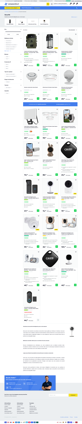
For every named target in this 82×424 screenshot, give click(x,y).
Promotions (37, 8)
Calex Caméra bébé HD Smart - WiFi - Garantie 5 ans (49, 160)
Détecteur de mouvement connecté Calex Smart (67, 88)
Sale (30, 404)
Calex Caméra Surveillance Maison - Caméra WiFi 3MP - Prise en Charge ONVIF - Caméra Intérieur (68, 269)
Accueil (11, 11)
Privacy (71, 417)
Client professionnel (26, 8)
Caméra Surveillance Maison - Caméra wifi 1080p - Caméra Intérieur (49, 197)
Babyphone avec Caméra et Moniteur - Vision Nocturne (30, 269)
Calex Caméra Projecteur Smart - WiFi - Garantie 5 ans (31, 160)
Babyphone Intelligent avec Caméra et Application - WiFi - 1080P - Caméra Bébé (49, 233)
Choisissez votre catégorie (11, 7)
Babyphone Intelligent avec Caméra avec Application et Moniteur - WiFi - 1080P (67, 233)
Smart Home (31, 411)
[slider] (21, 31)
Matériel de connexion (33, 413)
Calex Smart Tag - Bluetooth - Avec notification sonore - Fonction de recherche (67, 160)
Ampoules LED (32, 406)
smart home (16, 11)
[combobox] (33, 4)
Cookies (75, 417)
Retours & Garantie (8, 408)
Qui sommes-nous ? (8, 413)
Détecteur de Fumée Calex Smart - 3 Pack (50, 127)
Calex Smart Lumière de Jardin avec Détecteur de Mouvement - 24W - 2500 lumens (31, 127)
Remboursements (8, 411)
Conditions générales (64, 417)
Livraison (6, 406)
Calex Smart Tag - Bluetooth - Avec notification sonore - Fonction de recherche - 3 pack (49, 269)
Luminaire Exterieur (33, 409)
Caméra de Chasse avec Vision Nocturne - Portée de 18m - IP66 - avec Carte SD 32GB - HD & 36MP (31, 52)
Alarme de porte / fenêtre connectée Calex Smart (66, 52)
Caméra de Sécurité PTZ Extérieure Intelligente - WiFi (30, 233)
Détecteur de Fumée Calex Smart (50, 87)
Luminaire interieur (32, 408)
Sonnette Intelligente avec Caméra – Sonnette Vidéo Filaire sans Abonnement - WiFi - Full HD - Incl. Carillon (31, 308)
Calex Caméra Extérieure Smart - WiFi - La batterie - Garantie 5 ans (68, 127)
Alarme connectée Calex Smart (31, 87)
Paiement (6, 409)
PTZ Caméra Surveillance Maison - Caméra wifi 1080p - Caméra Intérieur (68, 197)
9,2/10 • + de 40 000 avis (76, 1)
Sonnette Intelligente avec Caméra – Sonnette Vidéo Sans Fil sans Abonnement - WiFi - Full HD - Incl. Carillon (31, 197)
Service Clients (7, 404)
